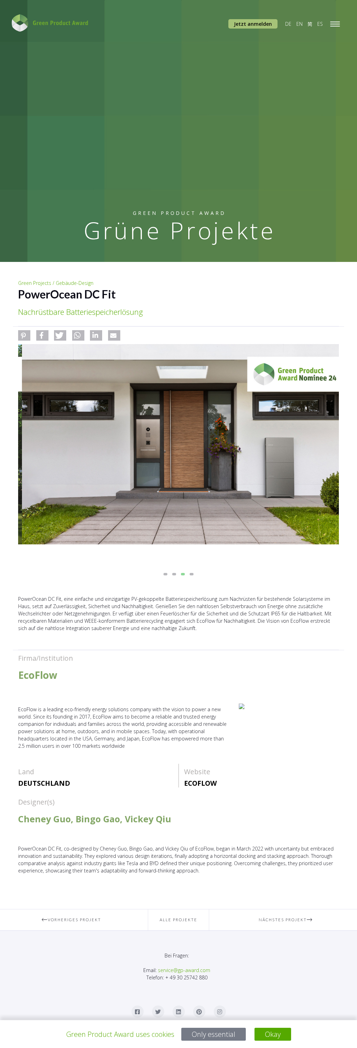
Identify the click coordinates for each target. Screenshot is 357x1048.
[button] (24, 335)
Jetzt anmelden (253, 24)
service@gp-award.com (184, 970)
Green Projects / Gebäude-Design (55, 283)
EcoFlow (200, 783)
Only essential (213, 1034)
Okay (273, 1034)
